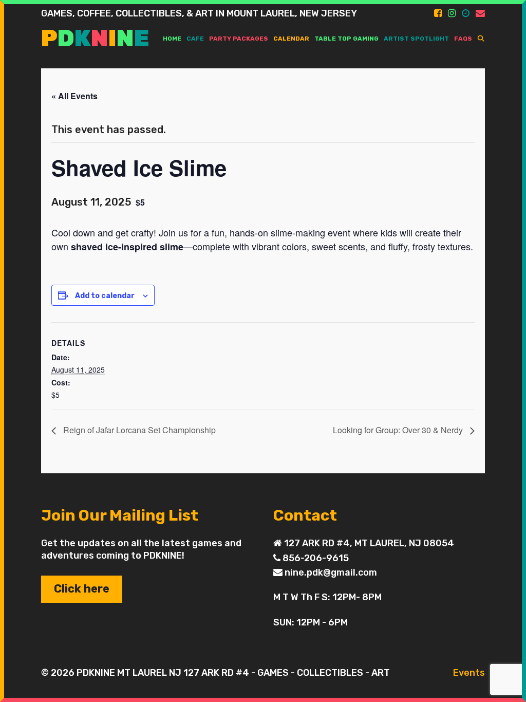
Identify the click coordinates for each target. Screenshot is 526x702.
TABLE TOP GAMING (346, 38)
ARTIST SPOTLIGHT (416, 38)
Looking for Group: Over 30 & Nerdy (399, 430)
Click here (81, 589)
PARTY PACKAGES (238, 38)
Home (172, 38)
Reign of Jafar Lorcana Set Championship (138, 430)
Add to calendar (105, 295)
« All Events (74, 96)
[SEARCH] (481, 39)
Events (469, 672)
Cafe (195, 38)
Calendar (291, 38)
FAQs (463, 38)
